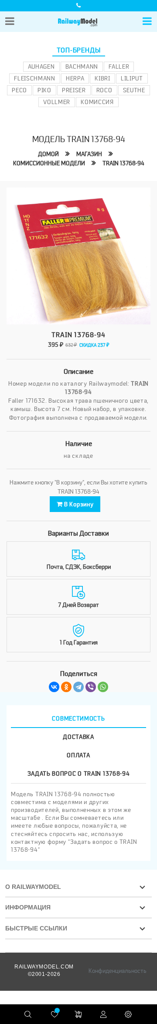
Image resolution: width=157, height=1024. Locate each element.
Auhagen (41, 66)
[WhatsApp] (103, 687)
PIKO (44, 90)
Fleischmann (34, 78)
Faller (119, 66)
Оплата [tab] (78, 755)
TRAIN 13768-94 (123, 163)
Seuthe (134, 90)
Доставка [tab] (78, 736)
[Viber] (90, 687)
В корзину (77, 504)
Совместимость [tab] (78, 718)
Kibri (102, 78)
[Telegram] (78, 687)
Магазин (89, 153)
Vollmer (56, 101)
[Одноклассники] (66, 687)
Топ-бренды (79, 50)
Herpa (75, 78)
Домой (48, 153)
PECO (19, 90)
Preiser (74, 90)
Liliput (132, 78)
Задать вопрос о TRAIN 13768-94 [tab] (78, 773)
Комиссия (97, 101)
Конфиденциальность (118, 970)
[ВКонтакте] (54, 687)
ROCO (104, 90)
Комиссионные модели (49, 163)
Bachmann (82, 66)
